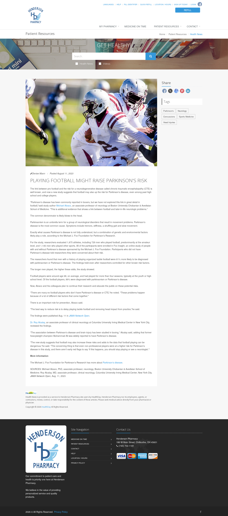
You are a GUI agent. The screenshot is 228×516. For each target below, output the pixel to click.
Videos (106, 63)
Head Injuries (169, 122)
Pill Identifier (130, 4)
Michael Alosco (63, 205)
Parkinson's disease (112, 362)
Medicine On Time (135, 26)
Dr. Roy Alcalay (37, 322)
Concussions (169, 116)
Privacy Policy (78, 463)
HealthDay (46, 407)
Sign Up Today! (181, 4)
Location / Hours (163, 4)
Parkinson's (168, 110)
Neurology (182, 110)
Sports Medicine (186, 116)
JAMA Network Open (79, 315)
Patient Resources (166, 26)
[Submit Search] (150, 56)
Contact (192, 26)
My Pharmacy (108, 26)
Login (193, 4)
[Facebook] (200, 4)
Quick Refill (146, 4)
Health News (86, 63)
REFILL (187, 10)
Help (119, 4)
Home (162, 34)
